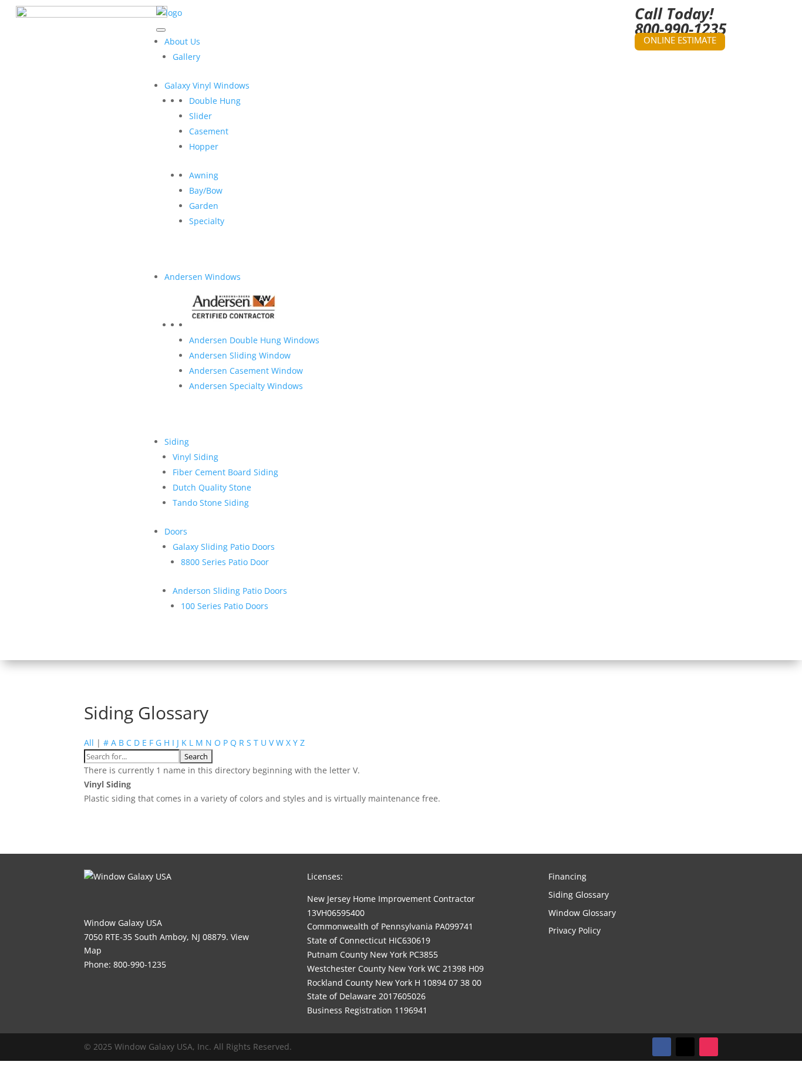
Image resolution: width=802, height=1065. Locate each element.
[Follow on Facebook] (661, 1046)
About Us (182, 41)
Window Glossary (582, 912)
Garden (203, 205)
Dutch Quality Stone (212, 487)
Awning (203, 175)
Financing (567, 876)
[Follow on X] (685, 1046)
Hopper (203, 146)
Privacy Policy (574, 930)
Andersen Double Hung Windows (254, 340)
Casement (208, 131)
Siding (176, 441)
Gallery (186, 56)
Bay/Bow (206, 190)
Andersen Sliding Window (240, 355)
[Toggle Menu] (161, 30)
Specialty (206, 220)
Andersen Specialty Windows (246, 385)
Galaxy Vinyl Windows (207, 85)
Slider (200, 115)
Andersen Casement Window (246, 370)
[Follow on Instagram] (708, 1046)
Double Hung (215, 100)
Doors (175, 531)
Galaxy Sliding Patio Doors (224, 546)
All (89, 742)
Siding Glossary (578, 894)
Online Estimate (679, 40)
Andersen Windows (202, 276)
